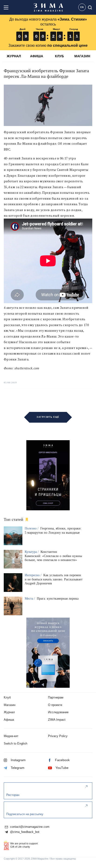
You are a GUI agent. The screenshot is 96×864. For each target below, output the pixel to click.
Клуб (7, 697)
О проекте (55, 705)
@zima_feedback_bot (24, 832)
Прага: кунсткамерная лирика (58, 598)
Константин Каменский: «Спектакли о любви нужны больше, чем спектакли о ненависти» (53, 556)
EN (82, 7)
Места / (30, 598)
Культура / (32, 552)
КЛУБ (59, 56)
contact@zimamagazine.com (29, 826)
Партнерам (55, 697)
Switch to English (15, 743)
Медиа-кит (11, 736)
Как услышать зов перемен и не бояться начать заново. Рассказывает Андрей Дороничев (53, 579)
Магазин (9, 705)
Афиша (9, 719)
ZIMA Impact (56, 719)
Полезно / (32, 528)
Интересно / (33, 575)
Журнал (9, 712)
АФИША (36, 56)
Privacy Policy (58, 736)
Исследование (58, 712)
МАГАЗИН (82, 56)
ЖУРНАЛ (14, 56)
